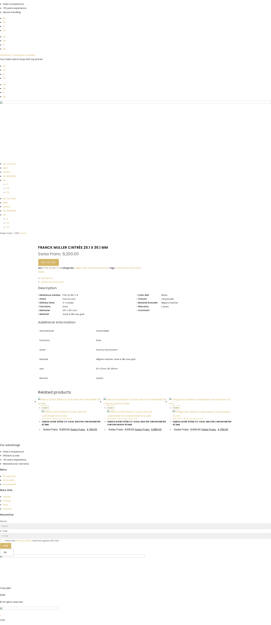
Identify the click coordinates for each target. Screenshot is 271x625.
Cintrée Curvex (123, 268)
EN (5, 552)
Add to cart (48, 262)
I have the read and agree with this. (31, 540)
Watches (104, 268)
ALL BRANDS (9, 176)
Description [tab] (47, 278)
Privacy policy (23, 540)
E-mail (3, 531)
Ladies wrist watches (86, 268)
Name (3, 521)
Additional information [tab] (52, 281)
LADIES (6, 172)
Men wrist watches (52, 419)
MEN (5, 168)
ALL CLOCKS (9, 163)
